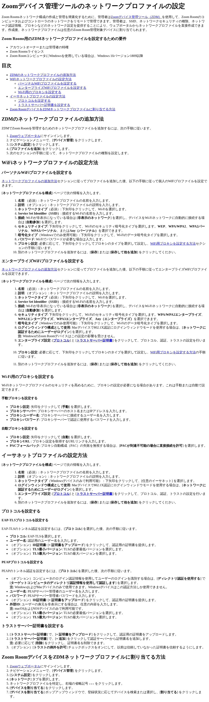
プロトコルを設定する (34, 100)
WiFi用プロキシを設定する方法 (173, 243)
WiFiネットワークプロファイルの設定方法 (41, 79)
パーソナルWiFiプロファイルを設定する (47, 83)
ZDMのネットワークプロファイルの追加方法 (43, 75)
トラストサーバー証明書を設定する (44, 105)
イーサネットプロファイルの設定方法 (37, 96)
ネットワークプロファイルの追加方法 (29, 181)
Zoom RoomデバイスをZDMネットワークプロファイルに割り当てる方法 (62, 109)
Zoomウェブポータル (25, 136)
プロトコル (61, 340)
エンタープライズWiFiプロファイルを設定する (52, 87)
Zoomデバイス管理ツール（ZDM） (136, 17)
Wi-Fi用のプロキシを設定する (39, 92)
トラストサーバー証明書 (94, 340)
